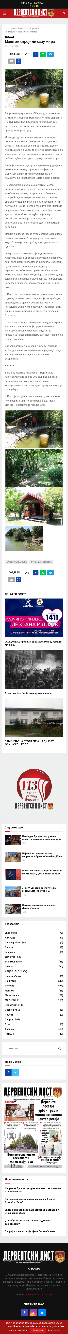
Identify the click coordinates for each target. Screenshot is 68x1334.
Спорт (8, 1019)
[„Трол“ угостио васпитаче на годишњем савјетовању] (13, 891)
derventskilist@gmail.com (39, 1294)
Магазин (9, 990)
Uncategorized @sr (15, 942)
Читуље (9, 1034)
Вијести (9, 947)
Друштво (9, 37)
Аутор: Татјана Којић (17, 562)
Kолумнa (10, 937)
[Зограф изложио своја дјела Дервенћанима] (13, 909)
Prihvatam (38, 1330)
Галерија (10, 952)
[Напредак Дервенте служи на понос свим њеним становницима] (13, 840)
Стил (7, 1024)
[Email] (42, 1312)
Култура (9, 985)
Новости (10, 1005)
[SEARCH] (59, 1048)
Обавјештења (12, 1009)
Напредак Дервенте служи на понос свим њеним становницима (41, 838)
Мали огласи (12, 995)
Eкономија (11, 932)
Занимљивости (13, 961)
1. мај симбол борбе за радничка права (28, 693)
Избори (9, 966)
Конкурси (10, 981)
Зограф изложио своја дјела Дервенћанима (38, 906)
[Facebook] (24, 1312)
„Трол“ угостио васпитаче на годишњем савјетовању (39, 889)
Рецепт (9, 1014)
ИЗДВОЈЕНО (12, 971)
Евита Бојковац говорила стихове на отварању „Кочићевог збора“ (42, 872)
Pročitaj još (54, 1330)
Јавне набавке (13, 976)
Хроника (10, 1029)
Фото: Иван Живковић (41, 562)
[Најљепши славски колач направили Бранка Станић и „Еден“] (13, 857)
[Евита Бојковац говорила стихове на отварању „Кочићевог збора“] (13, 874)
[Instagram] (33, 1312)
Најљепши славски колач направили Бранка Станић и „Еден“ (42, 855)
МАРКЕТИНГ (12, 1000)
